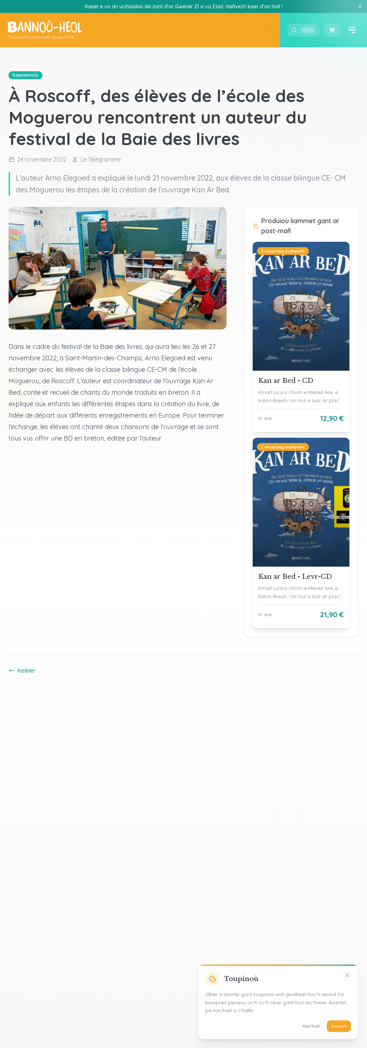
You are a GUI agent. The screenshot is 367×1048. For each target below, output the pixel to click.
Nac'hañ (311, 1026)
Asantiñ (339, 1026)
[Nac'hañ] (347, 975)
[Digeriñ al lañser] (352, 30)
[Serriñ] (360, 6)
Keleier (26, 670)
